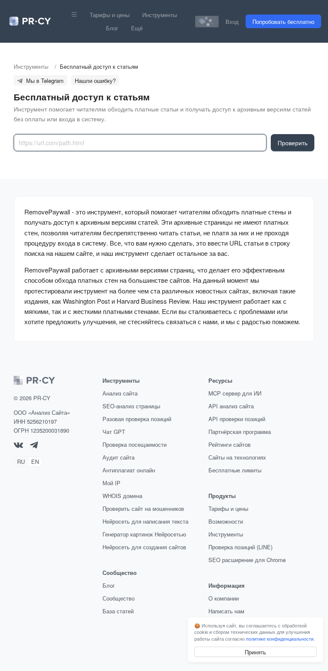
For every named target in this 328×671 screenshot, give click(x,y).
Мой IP (111, 483)
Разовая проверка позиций (136, 419)
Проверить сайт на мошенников (143, 508)
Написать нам (226, 611)
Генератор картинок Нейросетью (144, 534)
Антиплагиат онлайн (128, 470)
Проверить (293, 142)
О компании (223, 598)
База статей (118, 611)
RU (21, 461)
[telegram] (34, 446)
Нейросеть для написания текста (145, 521)
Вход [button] (232, 22)
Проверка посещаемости (134, 444)
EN (35, 461)
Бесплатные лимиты (234, 470)
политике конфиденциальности (279, 638)
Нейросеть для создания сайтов (144, 547)
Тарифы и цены (109, 15)
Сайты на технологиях (237, 457)
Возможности (225, 521)
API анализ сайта (231, 406)
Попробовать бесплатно (283, 22)
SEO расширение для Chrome (247, 560)
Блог (112, 28)
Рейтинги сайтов (229, 444)
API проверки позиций (236, 419)
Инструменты (159, 15)
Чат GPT (113, 432)
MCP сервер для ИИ (234, 393)
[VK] (18, 446)
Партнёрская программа (239, 432)
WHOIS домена (122, 496)
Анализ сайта (120, 393)
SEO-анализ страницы (131, 406)
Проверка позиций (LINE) (240, 547)
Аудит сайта (118, 457)
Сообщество (118, 598)
